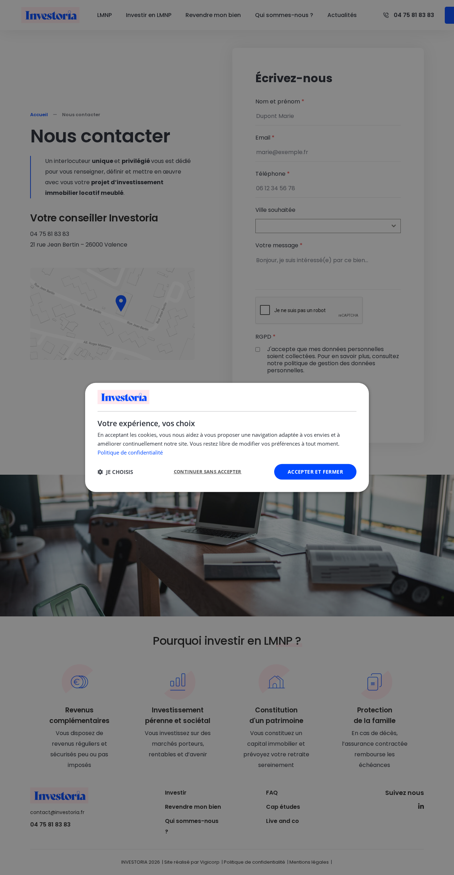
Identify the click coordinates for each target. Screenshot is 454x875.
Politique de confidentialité (130, 452)
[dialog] (227, 437)
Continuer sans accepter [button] (208, 471)
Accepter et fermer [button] (315, 471)
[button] (115, 472)
